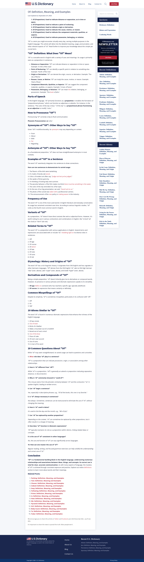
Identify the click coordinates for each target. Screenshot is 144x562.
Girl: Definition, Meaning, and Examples (46, 506)
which (34, 247)
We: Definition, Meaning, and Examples (46, 501)
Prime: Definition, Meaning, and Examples (47, 493)
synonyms (55, 129)
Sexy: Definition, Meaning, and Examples (46, 488)
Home (74, 4)
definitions (88, 467)
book (52, 92)
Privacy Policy (113, 560)
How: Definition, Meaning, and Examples (46, 499)
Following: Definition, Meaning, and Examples (48, 491)
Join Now (114, 4)
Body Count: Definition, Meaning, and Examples (49, 509)
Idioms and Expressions (107, 30)
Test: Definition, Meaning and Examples (46, 481)
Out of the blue (35, 334)
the (69, 90)
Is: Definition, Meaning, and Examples (45, 496)
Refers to (38, 286)
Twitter (56, 519)
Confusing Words (105, 34)
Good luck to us (66, 189)
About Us (82, 4)
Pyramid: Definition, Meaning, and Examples (47, 504)
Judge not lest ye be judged (61, 176)
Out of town (34, 324)
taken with (53, 192)
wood (48, 174)
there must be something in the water (77, 184)
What (32, 357)
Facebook (65, 519)
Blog (89, 4)
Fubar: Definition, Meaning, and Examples (47, 514)
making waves (63, 194)
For (32, 141)
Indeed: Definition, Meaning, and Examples (47, 486)
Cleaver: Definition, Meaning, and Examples (47, 483)
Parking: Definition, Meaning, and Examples (47, 478)
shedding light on (68, 233)
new (50, 194)
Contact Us (98, 4)
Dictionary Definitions (106, 25)
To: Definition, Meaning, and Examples (45, 511)
